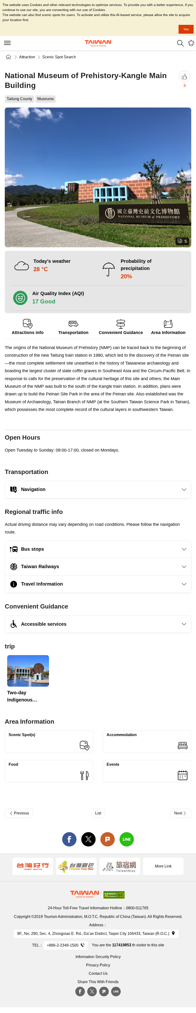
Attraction (27, 57)
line (127, 839)
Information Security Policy (98, 957)
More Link (163, 866)
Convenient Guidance (121, 332)
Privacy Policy (98, 965)
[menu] (7, 43)
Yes (186, 29)
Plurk (107, 839)
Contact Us (98, 973)
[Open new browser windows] (32, 866)
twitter (88, 839)
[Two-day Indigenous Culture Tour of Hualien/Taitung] (28, 670)
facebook (69, 839)
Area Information (168, 332)
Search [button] (180, 43)
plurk (104, 991)
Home (8, 57)
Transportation (73, 332)
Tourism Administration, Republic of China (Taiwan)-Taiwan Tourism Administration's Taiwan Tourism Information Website (98, 43)
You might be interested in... (191, 43)
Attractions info (28, 332)
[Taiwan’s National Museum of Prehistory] (98, 177)
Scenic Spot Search (59, 57)
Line (116, 991)
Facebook (80, 991)
